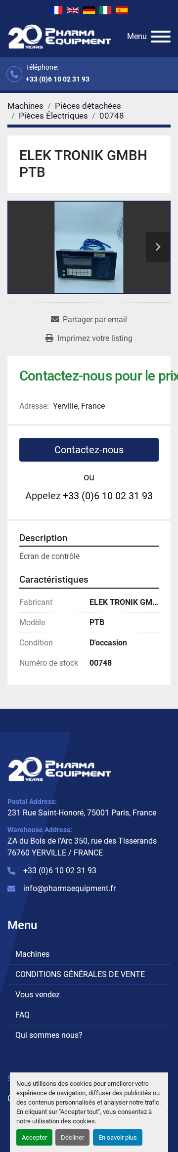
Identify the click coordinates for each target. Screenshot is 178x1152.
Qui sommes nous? (49, 1035)
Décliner (72, 1137)
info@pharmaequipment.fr (69, 888)
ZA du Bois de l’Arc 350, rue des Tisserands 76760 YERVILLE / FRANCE (82, 846)
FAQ (22, 1015)
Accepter (34, 1137)
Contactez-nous (89, 450)
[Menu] (161, 37)
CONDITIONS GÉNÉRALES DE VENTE (80, 974)
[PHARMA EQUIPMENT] (59, 768)
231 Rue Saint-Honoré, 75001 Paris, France (81, 812)
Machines (32, 954)
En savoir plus (117, 1137)
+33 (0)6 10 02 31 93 (57, 79)
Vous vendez (37, 994)
